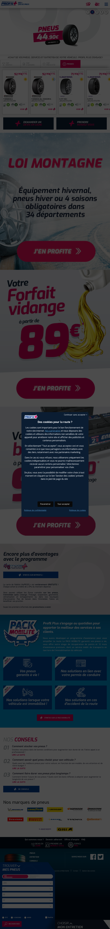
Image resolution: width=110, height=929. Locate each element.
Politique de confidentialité (35, 510)
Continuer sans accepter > (75, 415)
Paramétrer (45, 504)
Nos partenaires (52, 430)
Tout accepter (63, 504)
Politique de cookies (77, 510)
